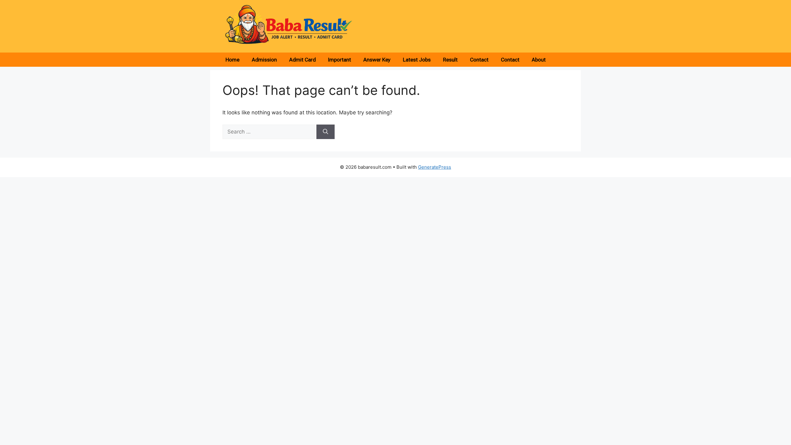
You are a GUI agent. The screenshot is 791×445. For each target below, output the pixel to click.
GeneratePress (434, 167)
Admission (264, 60)
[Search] (325, 132)
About (539, 60)
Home (232, 60)
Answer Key (377, 60)
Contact (479, 60)
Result (450, 60)
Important (339, 60)
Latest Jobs (417, 60)
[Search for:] (269, 132)
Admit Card (302, 60)
